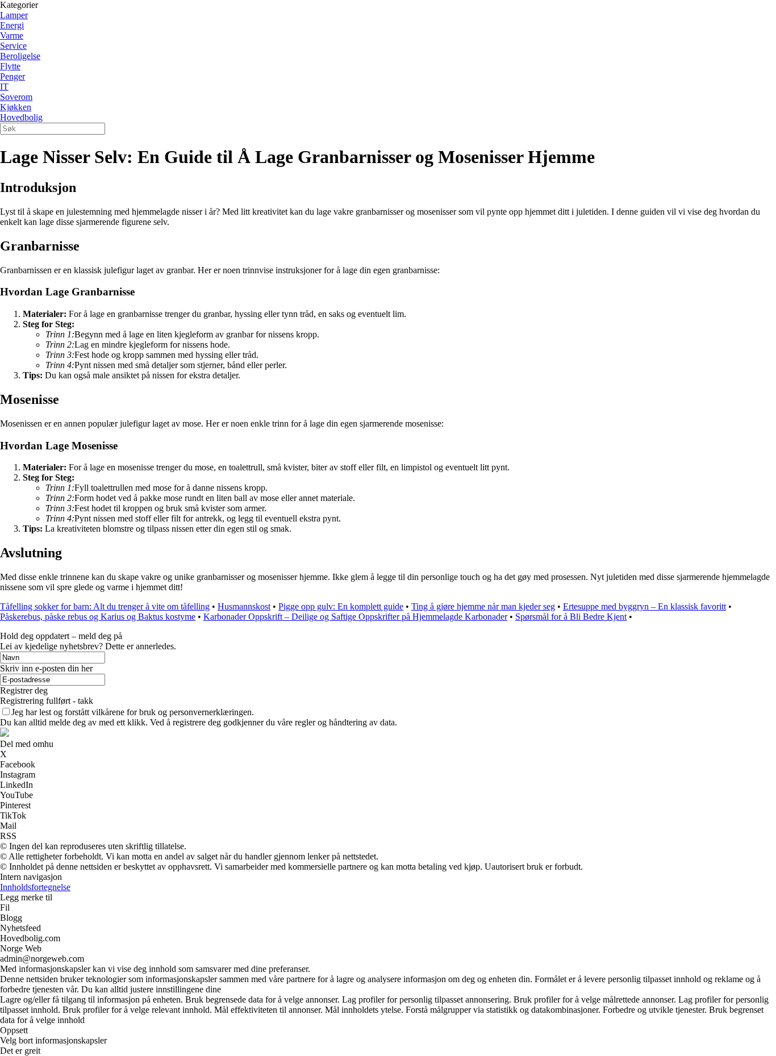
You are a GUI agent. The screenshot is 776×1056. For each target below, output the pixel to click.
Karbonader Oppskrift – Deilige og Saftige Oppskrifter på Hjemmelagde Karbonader (355, 616)
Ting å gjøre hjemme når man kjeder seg (483, 606)
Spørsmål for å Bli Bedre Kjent (571, 616)
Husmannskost (244, 606)
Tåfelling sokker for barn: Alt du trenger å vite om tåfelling (105, 606)
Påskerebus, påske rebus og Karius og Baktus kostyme (97, 616)
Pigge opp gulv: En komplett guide (340, 606)
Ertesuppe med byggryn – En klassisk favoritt (644, 606)
